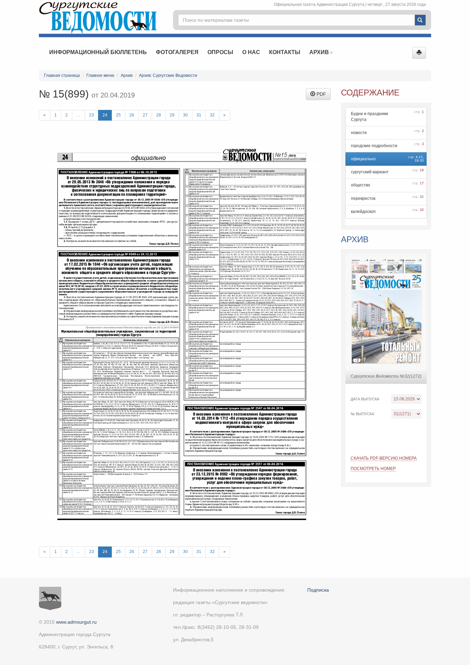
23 (91, 115)
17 (422, 183)
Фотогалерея (177, 52)
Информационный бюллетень (98, 52)
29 (172, 115)
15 (421, 157)
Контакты (284, 52)
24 (105, 115)
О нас (251, 52)
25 (118, 115)
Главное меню (100, 75)
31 (198, 115)
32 (212, 115)
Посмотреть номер (373, 468)
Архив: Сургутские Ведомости (168, 75)
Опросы (220, 52)
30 (185, 115)
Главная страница (62, 75)
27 (145, 115)
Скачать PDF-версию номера (384, 458)
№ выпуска (362, 414)
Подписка (318, 590)
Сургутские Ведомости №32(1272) (386, 376)
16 (422, 170)
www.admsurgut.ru (76, 622)
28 (158, 115)
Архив (319, 52)
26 (131, 115)
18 (417, 160)
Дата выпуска (365, 399)
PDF (320, 94)
